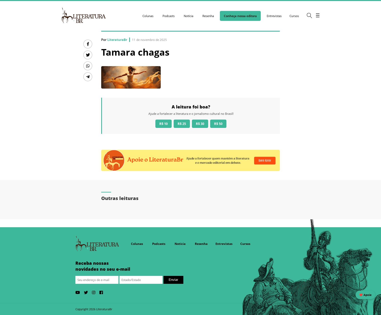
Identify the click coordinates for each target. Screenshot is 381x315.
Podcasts (169, 16)
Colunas (147, 16)
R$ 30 (200, 124)
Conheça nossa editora (240, 16)
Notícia (188, 16)
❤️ (365, 295)
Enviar (173, 280)
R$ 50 (218, 124)
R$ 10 (163, 124)
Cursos (294, 16)
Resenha (208, 16)
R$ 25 (182, 124)
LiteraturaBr (117, 40)
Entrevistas (274, 16)
